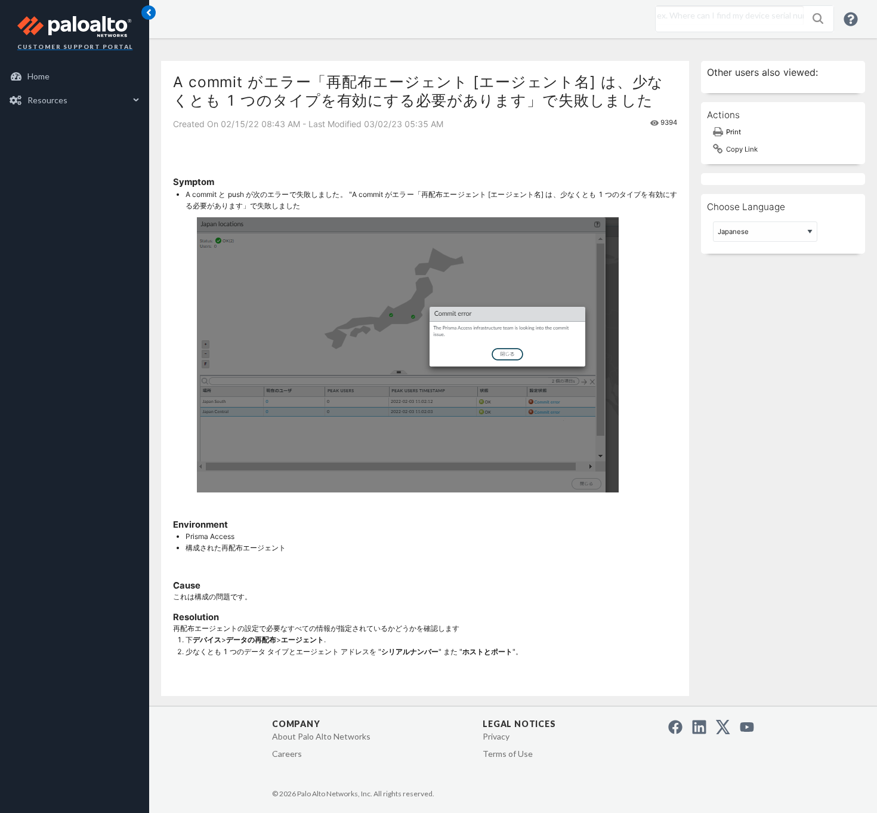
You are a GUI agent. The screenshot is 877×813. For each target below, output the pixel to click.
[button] (817, 18)
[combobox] (727, 15)
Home (38, 76)
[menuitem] (75, 76)
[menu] (74, 88)
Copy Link (742, 149)
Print (733, 132)
